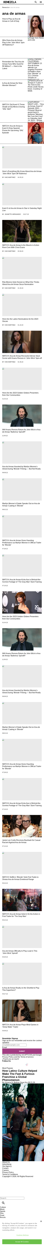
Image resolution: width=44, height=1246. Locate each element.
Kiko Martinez (10, 177)
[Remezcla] (10, 2)
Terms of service (27, 1057)
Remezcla (5, 7)
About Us (6, 1162)
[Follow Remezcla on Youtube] (21, 1063)
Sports (2, 1211)
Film (1, 1213)
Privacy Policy (8, 1057)
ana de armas (15, 7)
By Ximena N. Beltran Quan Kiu (15, 1082)
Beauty (3, 1217)
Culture (3, 1207)
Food (2, 1215)
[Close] (41, 1221)
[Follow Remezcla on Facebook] (5, 1063)
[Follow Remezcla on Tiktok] (26, 1063)
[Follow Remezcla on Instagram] (16, 1063)
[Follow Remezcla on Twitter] (10, 1063)
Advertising (6, 1164)
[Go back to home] (22, 1186)
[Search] (3, 1203)
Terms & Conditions (10, 1174)
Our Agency (7, 1166)
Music (2, 1209)
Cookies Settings (22, 1235)
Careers (5, 1170)
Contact (5, 1168)
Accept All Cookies (22, 1242)
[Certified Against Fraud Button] (10, 1178)
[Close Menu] (2, 1194)
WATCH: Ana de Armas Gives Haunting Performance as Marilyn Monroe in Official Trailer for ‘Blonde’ (21, 542)
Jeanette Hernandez (13, 214)
